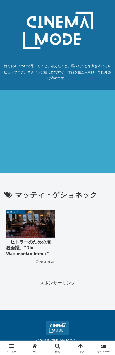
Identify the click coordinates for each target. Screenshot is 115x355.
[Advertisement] (57, 131)
